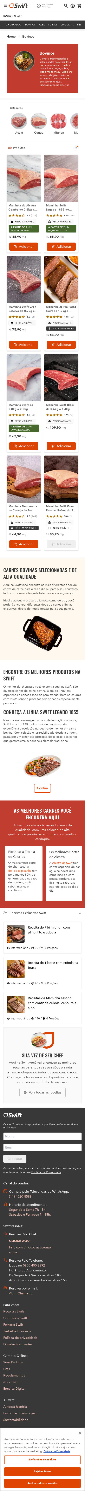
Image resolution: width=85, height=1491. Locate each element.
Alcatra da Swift (62, 863)
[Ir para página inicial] (18, 5)
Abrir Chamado (21, 1293)
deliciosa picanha (19, 871)
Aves (42, 24)
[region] (42, 1459)
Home (11, 36)
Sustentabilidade (15, 1420)
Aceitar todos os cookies (42, 1483)
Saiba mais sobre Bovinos (54, 85)
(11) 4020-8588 (20, 1196)
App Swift (10, 1382)
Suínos (53, 24)
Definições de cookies (42, 1459)
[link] (12, 16)
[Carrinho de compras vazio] (79, 5)
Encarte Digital (14, 1388)
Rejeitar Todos (42, 1471)
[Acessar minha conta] (72, 5)
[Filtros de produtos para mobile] (75, 147)
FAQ (6, 1369)
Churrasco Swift (15, 1318)
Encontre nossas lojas (19, 1413)
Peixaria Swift (13, 1324)
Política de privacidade (20, 1337)
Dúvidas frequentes (17, 1344)
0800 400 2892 (34, 1265)
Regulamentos (14, 1375)
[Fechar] (80, 1433)
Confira (42, 788)
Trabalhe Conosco (17, 1331)
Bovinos (30, 24)
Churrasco (13, 24)
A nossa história (15, 1406)
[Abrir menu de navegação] (5, 6)
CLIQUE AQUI (20, 1241)
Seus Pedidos (13, 1362)
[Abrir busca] (66, 5)
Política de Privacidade (57, 1451)
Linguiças (67, 24)
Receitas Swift (13, 1311)
